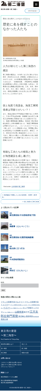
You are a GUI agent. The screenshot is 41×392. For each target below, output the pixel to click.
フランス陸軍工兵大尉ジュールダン (19, 304)
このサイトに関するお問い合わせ (11, 362)
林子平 (26, 312)
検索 (3, 290)
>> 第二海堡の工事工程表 (30, 201)
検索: (2, 282)
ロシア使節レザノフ (10, 312)
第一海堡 (4, 348)
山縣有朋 (19, 311)
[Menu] (36, 4)
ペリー (6, 307)
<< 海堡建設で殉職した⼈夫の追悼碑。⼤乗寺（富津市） (19, 196)
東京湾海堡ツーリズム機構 (9, 377)
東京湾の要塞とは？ (7, 344)
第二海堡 (21, 186)
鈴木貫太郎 (36, 316)
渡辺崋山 (22, 316)
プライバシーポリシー (8, 367)
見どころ (24, 344)
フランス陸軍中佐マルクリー (12, 302)
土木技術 (14, 186)
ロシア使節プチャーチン (16, 308)
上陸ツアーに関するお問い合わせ (11, 364)
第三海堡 (4, 352)
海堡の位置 (25, 352)
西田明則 (29, 316)
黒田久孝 (4, 319)
